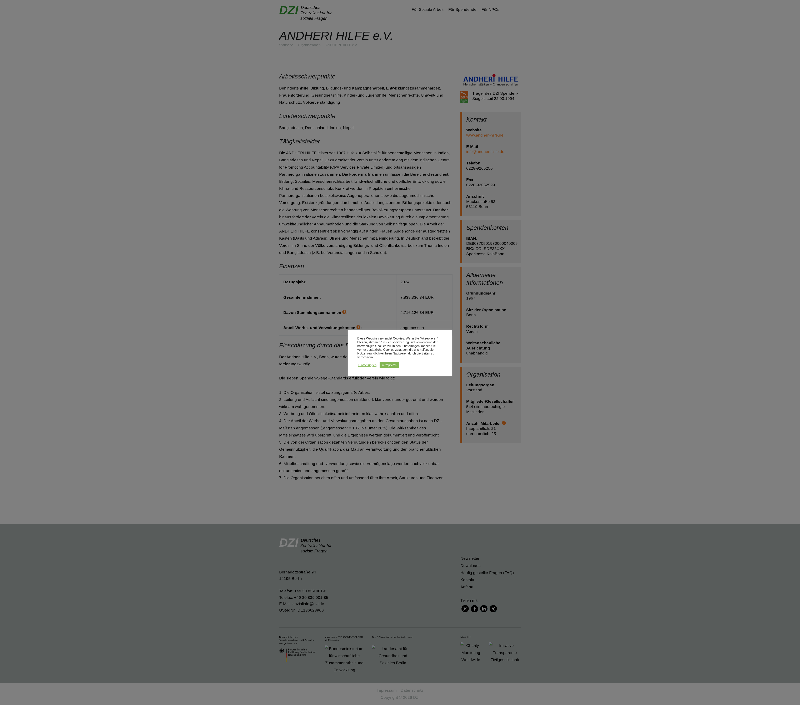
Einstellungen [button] (367, 365)
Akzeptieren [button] (389, 365)
